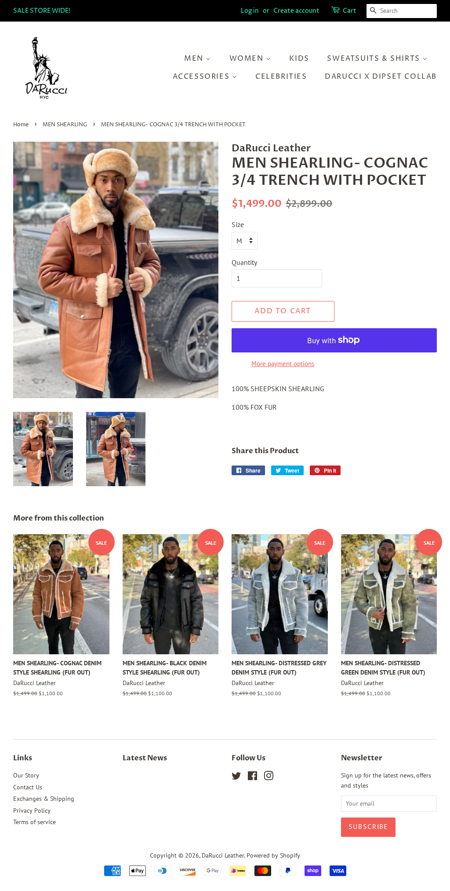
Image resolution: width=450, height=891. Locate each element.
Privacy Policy (32, 810)
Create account (296, 11)
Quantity (244, 262)
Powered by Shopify (273, 855)
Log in (250, 11)
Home (21, 124)
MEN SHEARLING (65, 124)
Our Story (26, 775)
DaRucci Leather (223, 855)
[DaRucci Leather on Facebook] (252, 777)
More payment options (282, 363)
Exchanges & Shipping (43, 799)
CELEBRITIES (281, 76)
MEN (195, 58)
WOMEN (247, 58)
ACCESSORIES (202, 76)
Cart (349, 11)
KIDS (299, 58)
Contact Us (27, 787)
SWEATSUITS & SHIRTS (374, 58)
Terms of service (34, 822)
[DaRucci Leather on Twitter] (236, 777)
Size (238, 224)
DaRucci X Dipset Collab (381, 76)
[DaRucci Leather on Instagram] (268, 777)
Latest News (145, 758)
